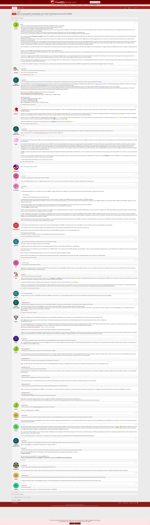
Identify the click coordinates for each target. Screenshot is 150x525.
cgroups (23, 15)
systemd (50, 15)
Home (52, 5)
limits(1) (102, 113)
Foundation (94, 5)
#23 (137, 462)
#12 (137, 260)
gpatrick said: (23, 415)
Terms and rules (125, 502)
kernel (34, 15)
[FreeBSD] (63, 4)
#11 (137, 239)
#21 (137, 424)
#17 (137, 336)
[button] (24, 8)
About (56, 5)
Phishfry (54, 121)
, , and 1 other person (28, 104)
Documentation (69, 5)
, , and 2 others (28, 74)
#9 (137, 183)
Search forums (19, 9)
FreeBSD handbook (25, 110)
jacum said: (23, 68)
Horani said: (23, 465)
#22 (137, 438)
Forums (14, 8)
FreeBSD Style (15, 502)
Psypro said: (23, 338)
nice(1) (59, 113)
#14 (137, 291)
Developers (83, 5)
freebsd (31, 15)
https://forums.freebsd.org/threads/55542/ (30, 327)
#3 (137, 77)
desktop (27, 15)
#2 (137, 66)
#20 (137, 412)
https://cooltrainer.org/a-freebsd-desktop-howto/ (32, 93)
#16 (137, 315)
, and (29, 257)
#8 (137, 173)
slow (47, 15)
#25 (137, 483)
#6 (137, 137)
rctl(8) (134, 117)
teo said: (22, 274)
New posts (14, 9)
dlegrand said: (23, 405)
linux (37, 15)
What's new (20, 8)
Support (89, 5)
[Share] (135, 22)
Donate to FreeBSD (95, 2)
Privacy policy (131, 502)
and (28, 161)
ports (45, 15)
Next (16, 20)
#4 (137, 107)
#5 (137, 126)
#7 (137, 164)
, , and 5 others (29, 123)
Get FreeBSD (62, 5)
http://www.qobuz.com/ (42, 132)
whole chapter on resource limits (49, 117)
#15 (137, 300)
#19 (137, 402)
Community (76, 5)
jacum (14, 15)
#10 (137, 223)
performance (41, 15)
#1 (137, 22)
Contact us (120, 502)
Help (135, 502)
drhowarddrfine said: (25, 302)
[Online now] (16, 429)
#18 (137, 346)
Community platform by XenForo (75, 504)
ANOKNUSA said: (24, 475)
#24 (137, 473)
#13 (137, 271)
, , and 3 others (30, 288)
